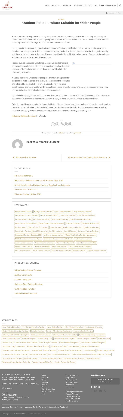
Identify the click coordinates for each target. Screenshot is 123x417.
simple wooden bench (41, 247)
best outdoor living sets (94, 327)
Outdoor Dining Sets (23, 275)
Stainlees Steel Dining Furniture (38, 346)
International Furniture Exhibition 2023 (28, 235)
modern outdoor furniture (23, 243)
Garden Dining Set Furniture (38, 227)
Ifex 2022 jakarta (70, 231)
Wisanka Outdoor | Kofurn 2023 (28, 194)
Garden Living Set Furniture (72, 227)
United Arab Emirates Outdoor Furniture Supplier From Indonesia (42, 185)
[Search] (120, 5)
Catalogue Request (83, 5)
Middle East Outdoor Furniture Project (28, 239)
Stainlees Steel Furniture (89, 346)
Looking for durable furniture (53, 235)
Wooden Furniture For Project (65, 362)
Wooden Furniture (79, 251)
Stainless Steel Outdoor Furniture (29, 284)
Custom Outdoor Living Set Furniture (15, 331)
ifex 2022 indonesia (40, 231)
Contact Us (110, 5)
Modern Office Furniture (26, 158)
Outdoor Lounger (104, 339)
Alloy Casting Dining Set (11, 327)
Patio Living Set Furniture (48, 343)
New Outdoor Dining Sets (11, 339)
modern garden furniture (83, 239)
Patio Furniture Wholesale (66, 243)
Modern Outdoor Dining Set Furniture (92, 335)
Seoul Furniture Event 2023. (86, 243)
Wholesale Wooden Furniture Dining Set (16, 362)
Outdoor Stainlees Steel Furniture (25, 343)
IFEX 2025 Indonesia (24, 176)
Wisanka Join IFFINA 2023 (26, 190)
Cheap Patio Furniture (67, 215)
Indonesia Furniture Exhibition (88, 231)
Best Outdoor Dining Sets (74, 327)
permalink (77, 133)
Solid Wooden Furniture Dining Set (93, 343)
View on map (7, 388)
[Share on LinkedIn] (70, 124)
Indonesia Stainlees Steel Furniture (64, 335)
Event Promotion (73, 399)
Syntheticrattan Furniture (25, 289)
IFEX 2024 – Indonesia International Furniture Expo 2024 (39, 180)
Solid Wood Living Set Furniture (14, 346)
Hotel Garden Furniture (23, 231)
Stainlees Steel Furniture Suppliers (44, 350)
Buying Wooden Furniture (43, 212)
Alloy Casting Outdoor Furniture (28, 270)
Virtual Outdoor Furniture (41, 251)
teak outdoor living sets (37, 354)
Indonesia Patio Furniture (57, 407)
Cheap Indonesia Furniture (82, 212)
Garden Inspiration (73, 396)
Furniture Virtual (20, 227)
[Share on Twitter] (57, 124)
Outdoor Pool (7, 343)
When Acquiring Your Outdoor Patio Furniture (87, 158)
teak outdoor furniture (59, 247)
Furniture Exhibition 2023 (90, 223)
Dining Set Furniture (37, 331)
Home (47, 5)
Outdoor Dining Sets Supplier (64, 339)
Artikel (61, 19)
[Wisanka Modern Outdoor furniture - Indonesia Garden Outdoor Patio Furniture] (14, 5)
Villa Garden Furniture (22, 251)
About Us (56, 5)
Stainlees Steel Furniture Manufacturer (16, 350)
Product (67, 5)
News (101, 5)
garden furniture (55, 227)
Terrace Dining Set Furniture (12, 358)
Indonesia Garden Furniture (83, 331)
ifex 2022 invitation (55, 231)
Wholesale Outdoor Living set (74, 358)
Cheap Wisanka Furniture (86, 215)
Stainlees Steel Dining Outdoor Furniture (65, 346)
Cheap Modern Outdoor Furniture (26, 215)
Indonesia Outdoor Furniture (24, 116)
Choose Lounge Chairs (23, 219)
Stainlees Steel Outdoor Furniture (69, 350)
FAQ (95, 5)
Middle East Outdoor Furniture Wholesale (58, 239)
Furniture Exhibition (73, 223)
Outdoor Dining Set (29, 339)
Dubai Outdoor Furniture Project (26, 223)
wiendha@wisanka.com (18, 397)
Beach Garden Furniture (23, 212)
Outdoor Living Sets (23, 280)
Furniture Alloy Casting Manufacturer (59, 331)
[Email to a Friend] (62, 124)
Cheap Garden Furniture (62, 212)
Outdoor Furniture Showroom (44, 243)
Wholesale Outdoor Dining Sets (51, 358)
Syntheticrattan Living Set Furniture (15, 354)
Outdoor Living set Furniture (86, 339)
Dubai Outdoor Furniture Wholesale (52, 223)
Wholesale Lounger (30, 358)
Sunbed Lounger (89, 350)
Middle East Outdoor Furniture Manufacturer (80, 235)
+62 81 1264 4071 (9, 395)
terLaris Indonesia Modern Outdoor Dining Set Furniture (92, 354)
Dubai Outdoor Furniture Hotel (80, 219)
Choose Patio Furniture (41, 219)
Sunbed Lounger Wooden (105, 350)
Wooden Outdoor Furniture (96, 251)
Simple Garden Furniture (23, 247)
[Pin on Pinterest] (66, 124)
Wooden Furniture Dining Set (42, 362)
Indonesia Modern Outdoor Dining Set (16, 335)
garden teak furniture (92, 227)
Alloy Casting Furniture (55, 327)
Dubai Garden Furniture (60, 219)
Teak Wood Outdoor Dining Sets (59, 354)
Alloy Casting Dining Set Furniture (33, 327)
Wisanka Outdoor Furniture (61, 251)
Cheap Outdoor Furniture (48, 215)
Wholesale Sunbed (92, 358)
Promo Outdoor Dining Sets (68, 343)
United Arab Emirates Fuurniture (80, 247)
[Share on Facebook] (53, 124)
